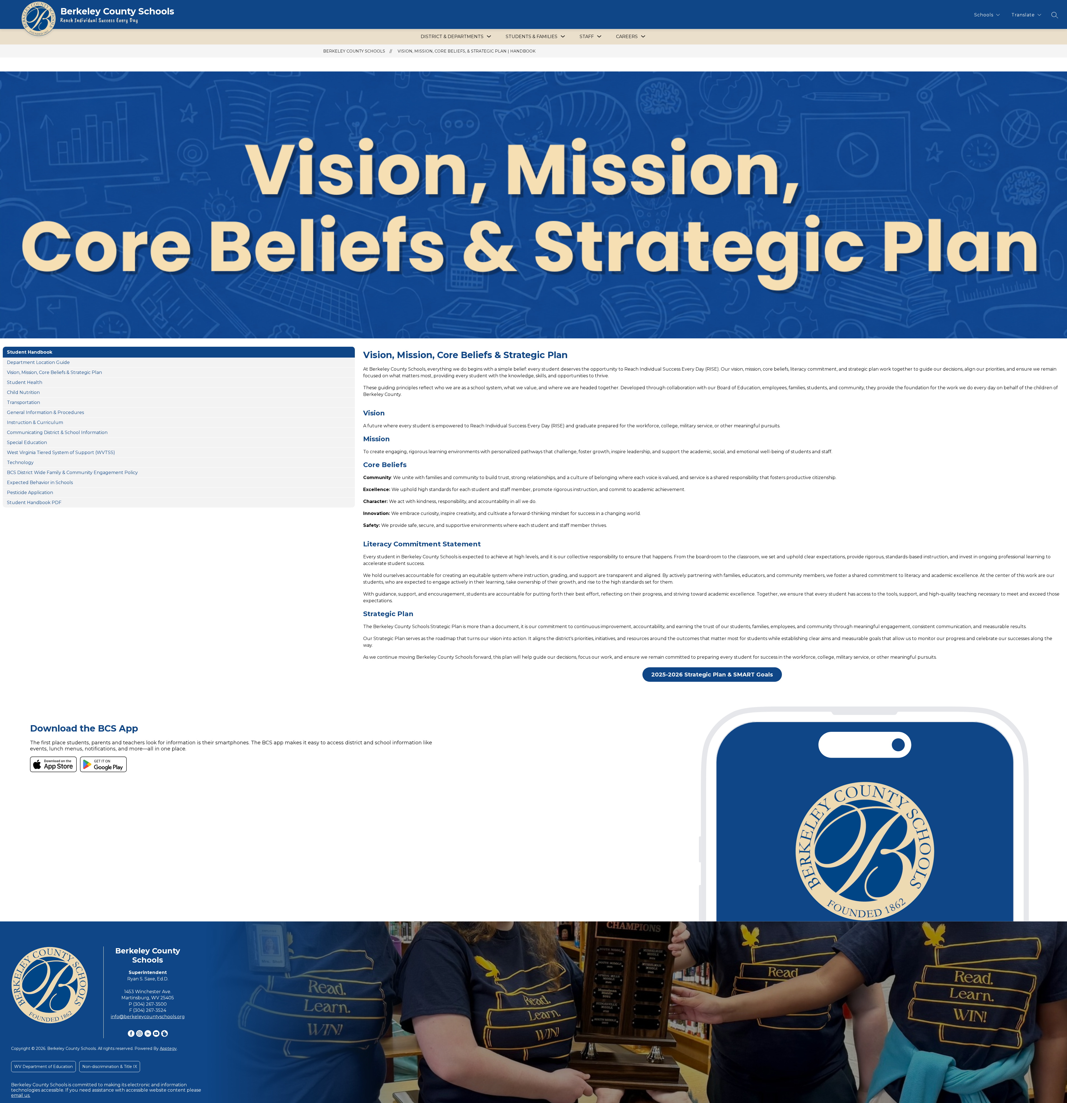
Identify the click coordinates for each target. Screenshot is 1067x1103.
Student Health (24, 382)
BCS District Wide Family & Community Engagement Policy (72, 472)
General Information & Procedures (45, 412)
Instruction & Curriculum (35, 422)
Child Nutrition (23, 392)
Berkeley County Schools (354, 51)
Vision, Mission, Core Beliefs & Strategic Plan (54, 372)
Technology (20, 462)
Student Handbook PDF (34, 502)
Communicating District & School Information (57, 432)
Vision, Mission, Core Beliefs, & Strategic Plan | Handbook (466, 51)
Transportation (23, 402)
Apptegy (168, 1048)
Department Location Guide (38, 362)
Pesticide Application (30, 492)
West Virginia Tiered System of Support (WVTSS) (61, 452)
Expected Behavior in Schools (40, 482)
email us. (20, 1095)
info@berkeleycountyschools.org (148, 1016)
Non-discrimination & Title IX (109, 1066)
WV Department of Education (43, 1066)
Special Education (27, 442)
